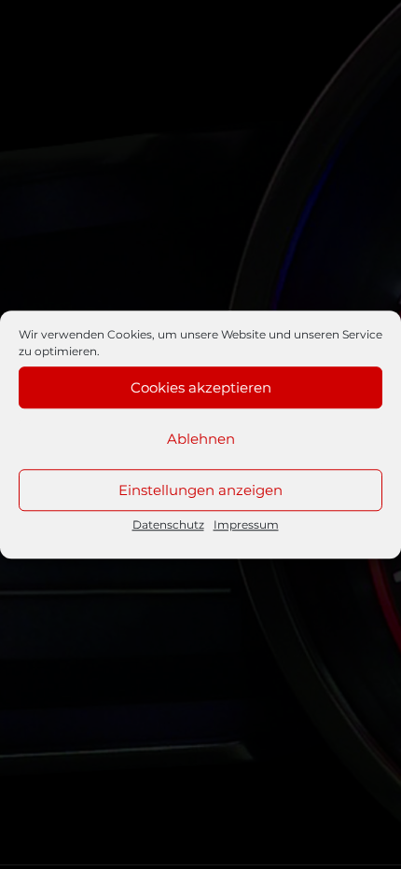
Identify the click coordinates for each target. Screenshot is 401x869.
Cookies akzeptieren (201, 387)
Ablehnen (201, 439)
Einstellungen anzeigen (200, 490)
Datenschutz (168, 524)
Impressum (246, 524)
